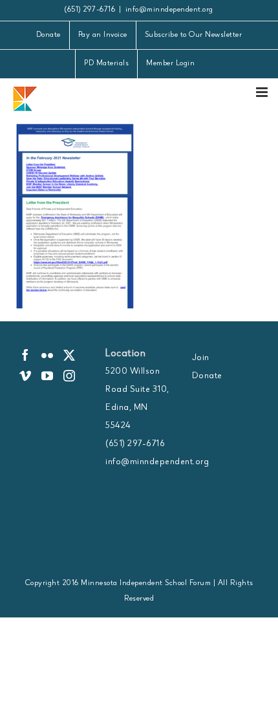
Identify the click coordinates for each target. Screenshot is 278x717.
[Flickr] (47, 355)
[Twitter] (69, 355)
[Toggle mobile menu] (263, 92)
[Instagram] (69, 375)
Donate (207, 376)
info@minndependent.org (169, 10)
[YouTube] (47, 375)
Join (200, 358)
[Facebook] (25, 355)
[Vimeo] (25, 375)
